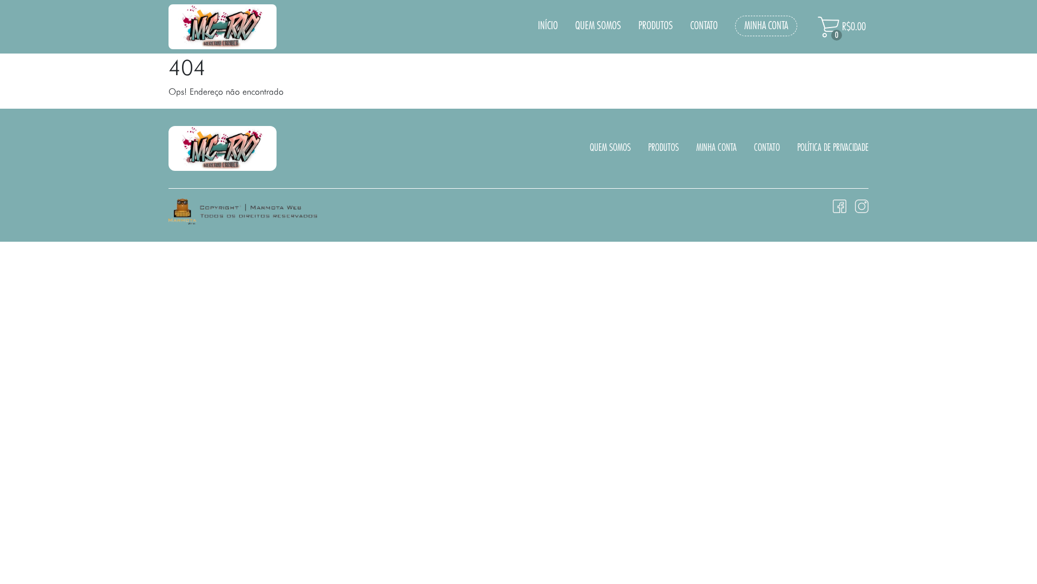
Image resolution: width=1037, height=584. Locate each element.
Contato (704, 26)
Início (548, 26)
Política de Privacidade (832, 148)
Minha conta (766, 26)
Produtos (655, 26)
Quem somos (598, 26)
